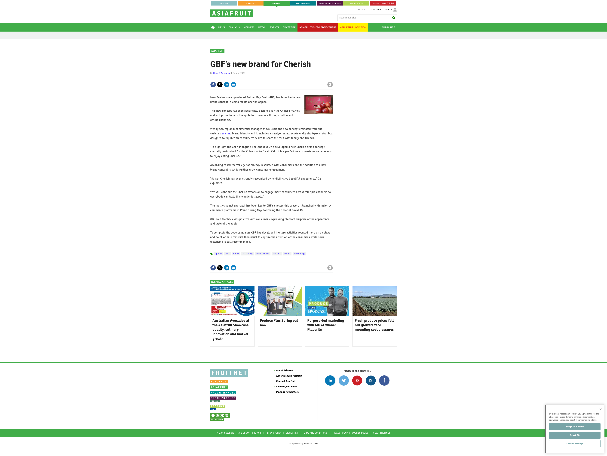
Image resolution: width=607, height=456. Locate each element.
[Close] (600, 409)
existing (226, 133)
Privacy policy (340, 432)
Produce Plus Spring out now (279, 322)
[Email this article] (233, 84)
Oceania (277, 253)
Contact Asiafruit (285, 381)
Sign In (388, 10)
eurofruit (250, 3)
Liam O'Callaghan (221, 73)
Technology (299, 253)
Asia (227, 253)
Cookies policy (360, 432)
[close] (333, 78)
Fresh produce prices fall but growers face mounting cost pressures (374, 325)
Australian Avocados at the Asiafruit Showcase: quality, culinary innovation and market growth (231, 329)
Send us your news (286, 386)
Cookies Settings (575, 443)
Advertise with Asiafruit (289, 375)
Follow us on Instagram (371, 380)
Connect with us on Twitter (344, 380)
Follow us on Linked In (330, 380)
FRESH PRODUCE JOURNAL (330, 3)
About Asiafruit (284, 370)
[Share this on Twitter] (220, 84)
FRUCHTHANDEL (303, 3)
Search (393, 17)
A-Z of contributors (250, 432)
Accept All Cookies (575, 426)
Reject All (575, 435)
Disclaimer (292, 432)
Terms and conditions (314, 432)
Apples (218, 253)
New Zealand (262, 253)
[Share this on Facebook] (213, 84)
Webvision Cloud (311, 443)
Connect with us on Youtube (357, 380)
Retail (287, 253)
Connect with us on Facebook (384, 380)
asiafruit (276, 3)
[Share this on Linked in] (227, 84)
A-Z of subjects (225, 432)
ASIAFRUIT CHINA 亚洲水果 (383, 3)
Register (362, 10)
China (236, 253)
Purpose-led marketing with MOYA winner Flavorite (325, 325)
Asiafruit (217, 50)
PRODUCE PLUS (356, 3)
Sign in (292, 78)
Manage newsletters (287, 392)
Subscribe (376, 10)
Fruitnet (224, 3)
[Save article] (330, 84)
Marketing (248, 253)
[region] (574, 428)
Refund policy (274, 432)
